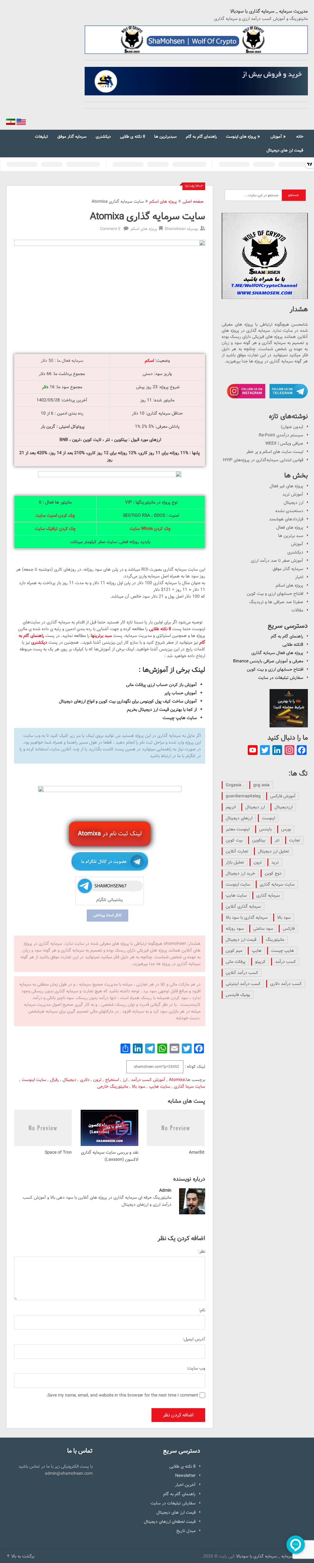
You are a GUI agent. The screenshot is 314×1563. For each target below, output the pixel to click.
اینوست (268, 818)
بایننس (265, 829)
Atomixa (177, 1079)
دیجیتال (69, 1079)
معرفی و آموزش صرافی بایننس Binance (268, 661)
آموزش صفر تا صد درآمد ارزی (277, 560)
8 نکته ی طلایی (132, 136)
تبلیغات (41, 136)
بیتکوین (258, 840)
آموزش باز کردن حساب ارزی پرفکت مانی (161, 684)
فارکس (289, 928)
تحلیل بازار (235, 862)
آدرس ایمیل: (194, 1339)
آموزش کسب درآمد (148, 1079)
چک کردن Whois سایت (150, 528)
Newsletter (185, 1475)
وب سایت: (196, 1368)
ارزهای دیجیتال (239, 818)
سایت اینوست (34, 1079)
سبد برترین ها (290, 535)
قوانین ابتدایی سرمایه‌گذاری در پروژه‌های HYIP (263, 460)
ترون (97, 1079)
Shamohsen (175, 229)
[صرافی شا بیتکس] (196, 81)
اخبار (299, 577)
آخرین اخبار (185, 1484)
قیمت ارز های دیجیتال (284, 150)
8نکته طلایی (292, 644)
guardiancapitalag (243, 796)
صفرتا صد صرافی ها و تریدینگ (276, 602)
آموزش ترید (292, 494)
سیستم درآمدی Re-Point (281, 435)
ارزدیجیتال (283, 807)
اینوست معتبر (238, 829)
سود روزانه (235, 928)
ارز (125, 1079)
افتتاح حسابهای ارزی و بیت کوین (275, 593)
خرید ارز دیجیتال (240, 873)
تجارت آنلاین (237, 851)
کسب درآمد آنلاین (242, 972)
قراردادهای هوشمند (286, 519)
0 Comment (110, 229)
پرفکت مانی (236, 961)
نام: (202, 1310)
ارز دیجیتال (293, 502)
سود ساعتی (263, 928)
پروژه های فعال (289, 527)
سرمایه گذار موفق (71, 136)
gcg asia (261, 785)
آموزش (276, 136)
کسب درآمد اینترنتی (243, 983)
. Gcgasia (235, 785)
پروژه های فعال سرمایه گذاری (277, 652)
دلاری (85, 1079)
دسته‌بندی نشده (289, 511)
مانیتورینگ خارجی (112, 1086)
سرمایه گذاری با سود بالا (247, 917)
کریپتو (260, 961)
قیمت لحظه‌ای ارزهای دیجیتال (170, 1521)
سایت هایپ (159, 1086)
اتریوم (231, 807)
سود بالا (138, 1086)
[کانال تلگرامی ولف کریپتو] (196, 39)
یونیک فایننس (238, 994)
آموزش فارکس (283, 796)
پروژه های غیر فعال (286, 486)
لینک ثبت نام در (110, 833)
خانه (299, 136)
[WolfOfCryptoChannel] (265, 255)
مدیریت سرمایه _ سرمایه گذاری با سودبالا (269, 11)
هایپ (257, 950)
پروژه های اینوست (241, 136)
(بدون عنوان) (292, 426)
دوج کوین (273, 873)
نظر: (201, 1251)
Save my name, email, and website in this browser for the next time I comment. (122, 1395)
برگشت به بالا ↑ (20, 1556)
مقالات (297, 610)
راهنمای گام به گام (201, 136)
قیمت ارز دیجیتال (241, 939)
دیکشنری (103, 136)
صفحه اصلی (193, 201)
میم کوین (234, 950)
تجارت (294, 840)
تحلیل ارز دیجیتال (273, 851)
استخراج (112, 1079)
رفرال (54, 1079)
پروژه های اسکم (163, 201)
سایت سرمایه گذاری (277, 884)
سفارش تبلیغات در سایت (280, 677)
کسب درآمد (285, 961)
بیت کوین (234, 840)
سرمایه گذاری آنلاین (243, 906)
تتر (277, 840)
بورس (286, 829)
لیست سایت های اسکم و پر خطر (274, 451)
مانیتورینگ (275, 939)
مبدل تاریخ (186, 1530)
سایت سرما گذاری (189, 1086)
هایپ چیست (282, 950)
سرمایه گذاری (268, 895)
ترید (275, 862)
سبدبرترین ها (165, 136)
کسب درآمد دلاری (286, 983)
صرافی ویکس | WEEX (284, 443)
